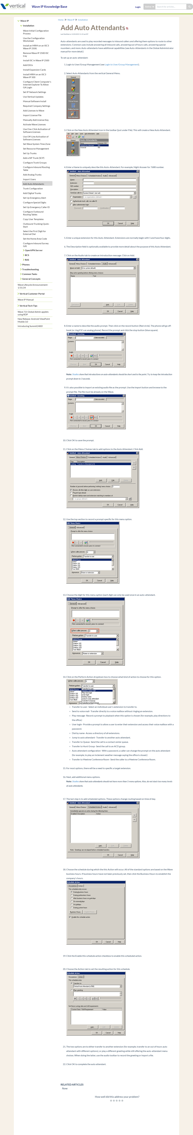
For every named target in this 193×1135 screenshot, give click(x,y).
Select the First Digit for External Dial (34, 232)
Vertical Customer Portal (32, 293)
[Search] (189, 7)
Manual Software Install (34, 101)
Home (60, 20)
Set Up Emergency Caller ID (36, 207)
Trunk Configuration (33, 188)
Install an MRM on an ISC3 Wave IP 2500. (36, 47)
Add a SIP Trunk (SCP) (33, 158)
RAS (27, 259)
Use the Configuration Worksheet (34, 39)
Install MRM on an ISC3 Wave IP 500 (34, 75)
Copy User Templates (33, 219)
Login (138, 7)
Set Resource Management (36, 148)
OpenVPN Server (34, 250)
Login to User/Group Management (121, 64)
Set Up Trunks (30, 153)
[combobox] (171, 7)
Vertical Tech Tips (28, 305)
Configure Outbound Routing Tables (33, 213)
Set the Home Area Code (35, 238)
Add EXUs (28, 65)
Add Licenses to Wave (33, 110)
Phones (26, 264)
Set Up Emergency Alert (34, 197)
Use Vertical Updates (33, 96)
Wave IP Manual (26, 299)
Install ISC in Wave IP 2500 (36, 60)
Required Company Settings (36, 105)
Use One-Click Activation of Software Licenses (36, 130)
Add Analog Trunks (32, 174)
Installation (28, 25)
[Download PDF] (126, 27)
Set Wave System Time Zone (36, 144)
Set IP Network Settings (34, 92)
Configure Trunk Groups (35, 162)
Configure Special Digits (34, 202)
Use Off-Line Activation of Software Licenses (35, 138)
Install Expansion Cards (34, 69)
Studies (75, 374)
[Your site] (15, 3)
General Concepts (31, 278)
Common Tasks (29, 274)
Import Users (29, 179)
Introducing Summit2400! (30, 326)
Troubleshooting (30, 269)
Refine (148, 6)
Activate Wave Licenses (34, 124)
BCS (27, 255)
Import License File (32, 115)
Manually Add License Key (36, 119)
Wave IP (24, 20)
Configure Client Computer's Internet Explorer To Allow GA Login (37, 84)
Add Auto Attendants (33, 184)
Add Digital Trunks (32, 193)
